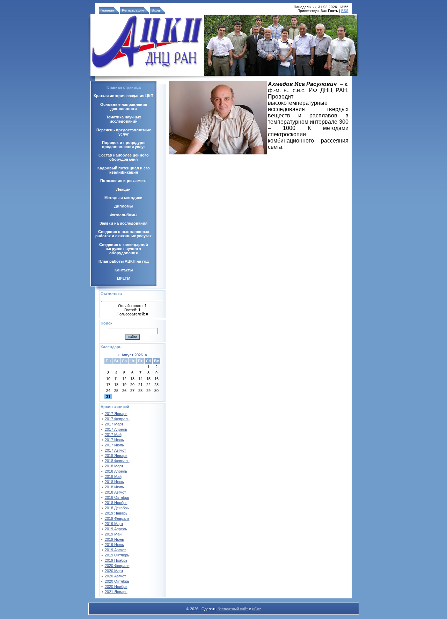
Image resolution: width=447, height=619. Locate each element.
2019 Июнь (114, 539)
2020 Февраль (117, 565)
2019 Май (113, 534)
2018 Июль (114, 487)
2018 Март (114, 466)
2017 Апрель (116, 429)
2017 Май (113, 434)
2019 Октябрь (117, 555)
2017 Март (114, 424)
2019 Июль (114, 544)
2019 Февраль (117, 518)
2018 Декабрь (117, 508)
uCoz (256, 609)
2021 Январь (116, 592)
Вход (156, 10)
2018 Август (115, 492)
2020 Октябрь (117, 581)
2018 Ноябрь (116, 503)
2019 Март (114, 524)
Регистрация (133, 10)
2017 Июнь (114, 440)
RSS (345, 11)
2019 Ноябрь (116, 560)
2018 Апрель (116, 471)
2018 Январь (116, 455)
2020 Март (114, 571)
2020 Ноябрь (116, 586)
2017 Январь (116, 414)
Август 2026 (132, 355)
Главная (107, 10)
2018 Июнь (114, 482)
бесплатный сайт (233, 609)
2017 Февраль (117, 419)
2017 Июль (114, 445)
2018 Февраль (117, 461)
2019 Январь (116, 513)
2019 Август (115, 550)
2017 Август (115, 450)
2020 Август (115, 576)
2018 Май (113, 476)
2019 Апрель (116, 529)
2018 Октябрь (117, 497)
